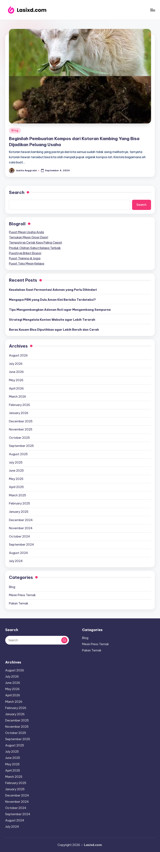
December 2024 (21, 520)
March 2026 (17, 396)
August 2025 (18, 454)
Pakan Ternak (18, 603)
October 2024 (19, 536)
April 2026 (16, 388)
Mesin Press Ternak (22, 595)
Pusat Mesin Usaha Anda (26, 232)
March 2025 (17, 495)
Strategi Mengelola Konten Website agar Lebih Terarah (52, 320)
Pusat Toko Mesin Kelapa (26, 263)
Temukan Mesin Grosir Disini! (28, 237)
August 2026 (18, 355)
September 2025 (21, 446)
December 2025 (20, 421)
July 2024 (16, 561)
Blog (14, 130)
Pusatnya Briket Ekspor (25, 253)
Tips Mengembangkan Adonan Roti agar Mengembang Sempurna (60, 310)
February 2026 (19, 405)
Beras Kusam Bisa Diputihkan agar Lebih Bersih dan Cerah (54, 330)
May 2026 (16, 380)
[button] (64, 640)
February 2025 (19, 503)
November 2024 (20, 528)
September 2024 (21, 544)
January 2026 (18, 413)
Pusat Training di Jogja (24, 258)
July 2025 (15, 462)
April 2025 (16, 487)
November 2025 (20, 429)
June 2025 (16, 470)
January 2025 (18, 512)
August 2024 (18, 553)
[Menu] (152, 10)
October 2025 (19, 438)
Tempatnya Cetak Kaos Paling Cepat (35, 242)
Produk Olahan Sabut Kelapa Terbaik (35, 248)
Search (16, 192)
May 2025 (16, 479)
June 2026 (16, 372)
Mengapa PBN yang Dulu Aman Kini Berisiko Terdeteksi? (52, 300)
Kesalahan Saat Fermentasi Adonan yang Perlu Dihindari (53, 290)
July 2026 (15, 364)
